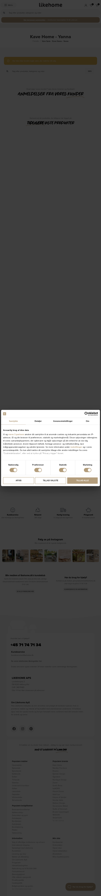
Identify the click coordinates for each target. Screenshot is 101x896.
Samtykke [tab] (13, 421)
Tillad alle (82, 480)
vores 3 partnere (16, 434)
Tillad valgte (50, 480)
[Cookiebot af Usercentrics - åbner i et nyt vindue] (86, 414)
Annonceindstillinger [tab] (63, 421)
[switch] (38, 470)
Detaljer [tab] (38, 421)
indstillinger (76, 447)
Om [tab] (87, 421)
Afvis (18, 480)
